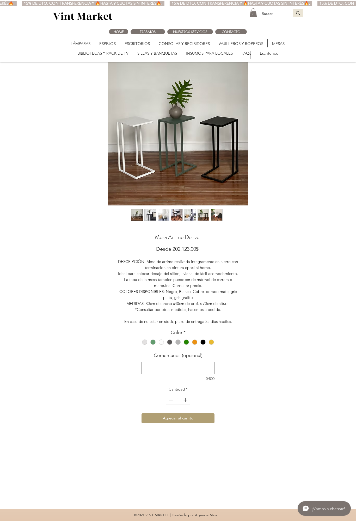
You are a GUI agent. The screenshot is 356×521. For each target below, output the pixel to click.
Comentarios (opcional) (178, 355)
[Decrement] (170, 400)
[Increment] (185, 400)
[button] (253, 12)
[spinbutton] (178, 400)
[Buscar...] (298, 13)
